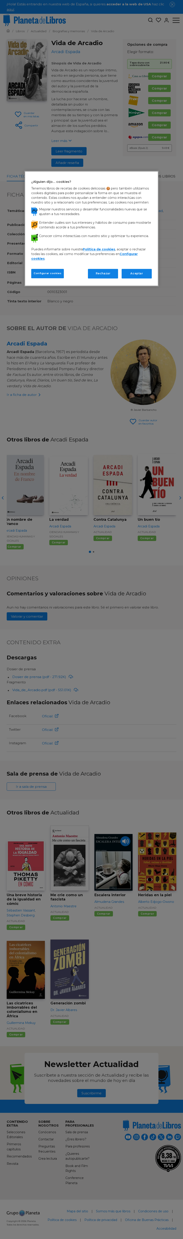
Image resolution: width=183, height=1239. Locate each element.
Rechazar (103, 273)
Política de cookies (99, 249)
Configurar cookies (47, 273)
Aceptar (136, 273)
